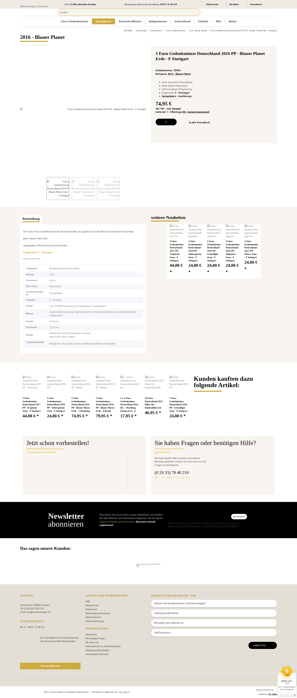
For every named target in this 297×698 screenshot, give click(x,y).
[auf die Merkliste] (271, 54)
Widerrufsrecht (93, 617)
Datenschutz (92, 605)
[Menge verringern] (159, 122)
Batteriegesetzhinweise (98, 613)
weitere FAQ (259, 645)
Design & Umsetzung (264, 690)
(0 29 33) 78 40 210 (172, 472)
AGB (88, 601)
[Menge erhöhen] (173, 122)
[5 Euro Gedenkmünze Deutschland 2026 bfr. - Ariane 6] (53, 471)
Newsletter (91, 634)
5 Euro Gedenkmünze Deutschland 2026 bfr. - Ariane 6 (123, 464)
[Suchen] (195, 12)
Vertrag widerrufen (50, 666)
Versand (176, 108)
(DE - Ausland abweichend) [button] (195, 112)
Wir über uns (92, 642)
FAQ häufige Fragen (95, 638)
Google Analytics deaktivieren (31, 692)
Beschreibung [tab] (31, 218)
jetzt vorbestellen (95, 481)
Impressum (91, 609)
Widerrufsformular (95, 621)
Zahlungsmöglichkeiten (97, 650)
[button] (215, 4)
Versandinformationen (97, 654)
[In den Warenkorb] (22, 44)
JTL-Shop (272, 694)
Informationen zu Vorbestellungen (103, 646)
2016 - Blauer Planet (179, 74)
